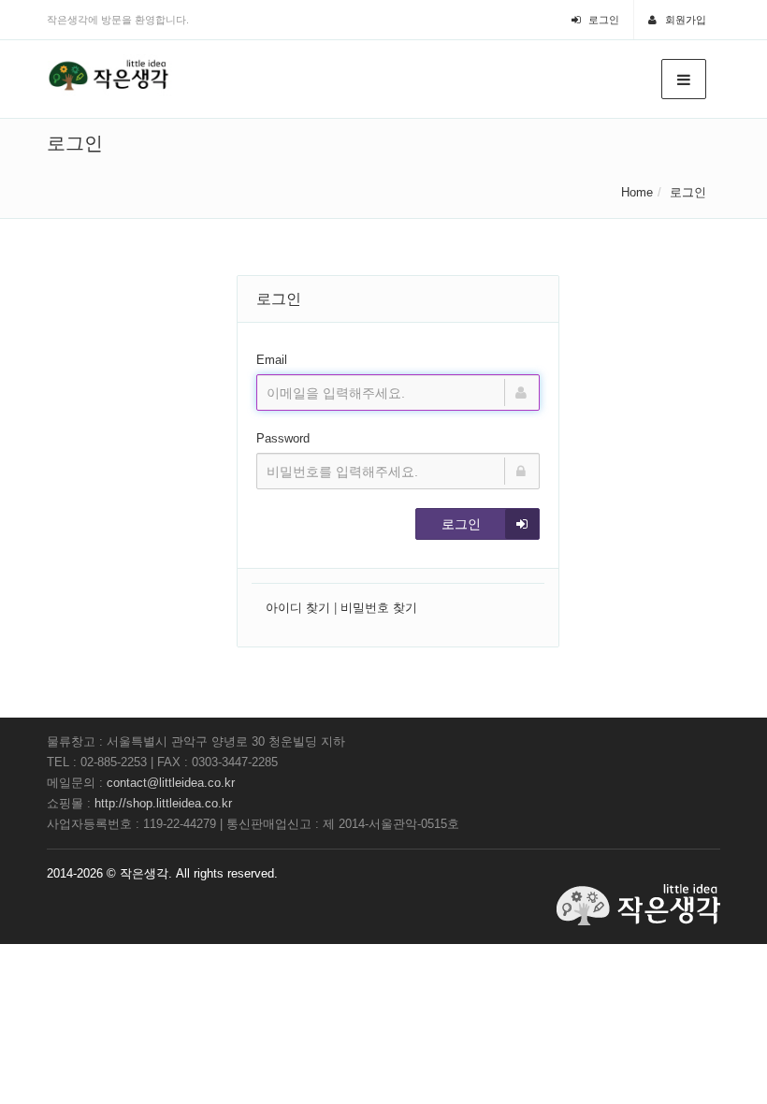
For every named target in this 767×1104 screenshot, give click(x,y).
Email (271, 360)
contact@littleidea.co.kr (171, 783)
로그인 (602, 19)
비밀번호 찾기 (378, 608)
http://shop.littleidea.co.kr (163, 803)
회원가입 (684, 19)
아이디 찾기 (298, 608)
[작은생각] (110, 75)
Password (283, 438)
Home (637, 192)
